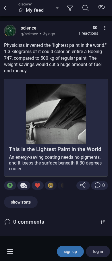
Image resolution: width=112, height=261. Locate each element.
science (28, 28)
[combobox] (38, 10)
